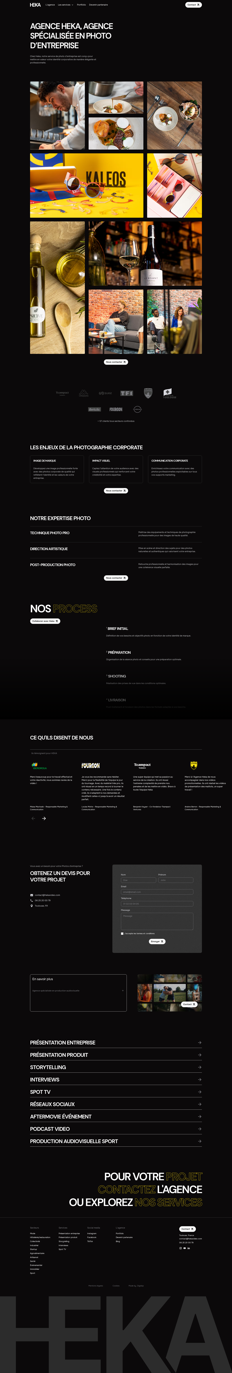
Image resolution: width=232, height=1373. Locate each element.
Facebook (91, 1237)
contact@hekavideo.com (190, 1238)
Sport (32, 1273)
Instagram (91, 1233)
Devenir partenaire (98, 4)
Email (123, 886)
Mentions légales (95, 1286)
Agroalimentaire (37, 1253)
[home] (35, 5)
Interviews (63, 1245)
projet (184, 1177)
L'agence (50, 4)
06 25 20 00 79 (186, 1242)
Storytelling (64, 1241)
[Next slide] (44, 818)
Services (63, 1227)
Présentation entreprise (69, 1233)
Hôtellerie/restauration (40, 1237)
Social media (93, 1227)
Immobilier (34, 1269)
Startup (33, 1249)
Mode (32, 1233)
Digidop (140, 1286)
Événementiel (36, 1265)
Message (125, 910)
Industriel (34, 1245)
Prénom (162, 874)
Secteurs (34, 1227)
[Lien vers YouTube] (184, 1248)
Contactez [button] (126, 1189)
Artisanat (34, 1257)
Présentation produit (68, 1237)
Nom (123, 874)
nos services (168, 1202)
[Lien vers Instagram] (180, 1248)
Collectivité (35, 1241)
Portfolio (81, 4)
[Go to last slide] (33, 818)
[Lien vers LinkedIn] (188, 1248)
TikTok (90, 1241)
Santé (32, 1261)
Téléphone (126, 898)
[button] (65, 5)
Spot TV (62, 1249)
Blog (118, 1241)
